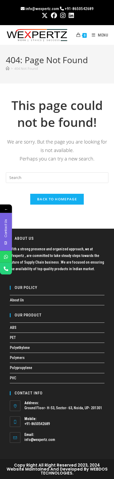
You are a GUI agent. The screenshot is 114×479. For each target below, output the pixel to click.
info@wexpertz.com (39, 439)
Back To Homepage (57, 199)
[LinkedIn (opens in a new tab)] (70, 15)
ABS (13, 327)
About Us (17, 300)
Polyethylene (20, 348)
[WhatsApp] (6, 257)
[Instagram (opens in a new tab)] (63, 15)
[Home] (7, 68)
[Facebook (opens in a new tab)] (54, 15)
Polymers (17, 358)
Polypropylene (21, 368)
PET (13, 337)
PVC (13, 378)
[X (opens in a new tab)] (44, 15)
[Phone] (6, 269)
